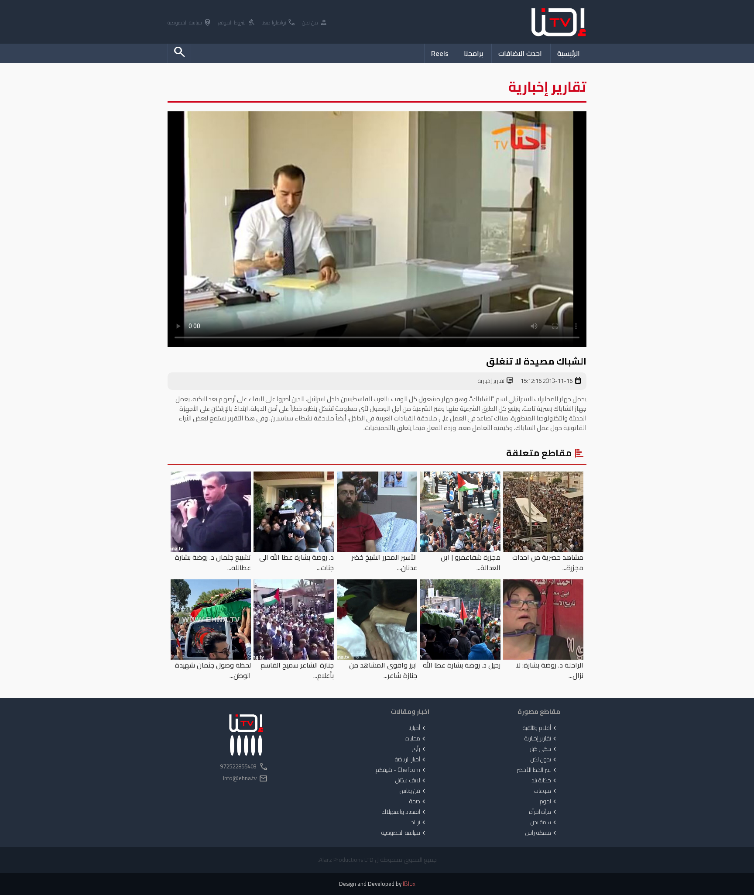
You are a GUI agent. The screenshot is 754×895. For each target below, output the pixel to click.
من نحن (315, 23)
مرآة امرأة (543, 812)
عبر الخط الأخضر (537, 770)
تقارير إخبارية (496, 381)
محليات (416, 738)
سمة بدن (544, 822)
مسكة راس (541, 833)
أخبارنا (417, 728)
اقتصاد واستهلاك (404, 812)
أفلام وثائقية (540, 728)
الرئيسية (568, 53)
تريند (419, 822)
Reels (440, 53)
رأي (419, 749)
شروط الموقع (236, 23)
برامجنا (473, 53)
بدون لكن (544, 759)
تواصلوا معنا (278, 23)
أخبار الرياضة (411, 759)
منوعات (546, 791)
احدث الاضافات (520, 53)
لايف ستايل (411, 780)
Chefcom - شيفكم (401, 770)
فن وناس (413, 791)
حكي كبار (544, 749)
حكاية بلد (544, 780)
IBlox (409, 883)
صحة (418, 801)
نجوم (549, 801)
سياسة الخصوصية (190, 23)
